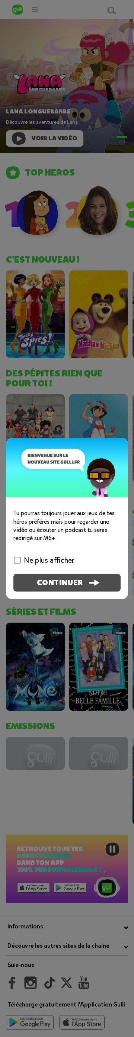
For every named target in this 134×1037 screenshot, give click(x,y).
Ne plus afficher (49, 560)
